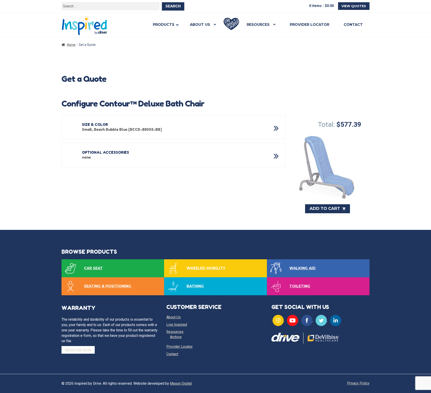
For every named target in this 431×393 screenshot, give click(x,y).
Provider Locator (309, 24)
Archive (176, 337)
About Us (200, 24)
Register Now (78, 350)
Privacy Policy (358, 383)
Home (71, 45)
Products (163, 24)
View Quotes (353, 6)
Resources (258, 24)
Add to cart (325, 208)
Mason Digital (181, 383)
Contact (353, 24)
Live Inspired (231, 24)
